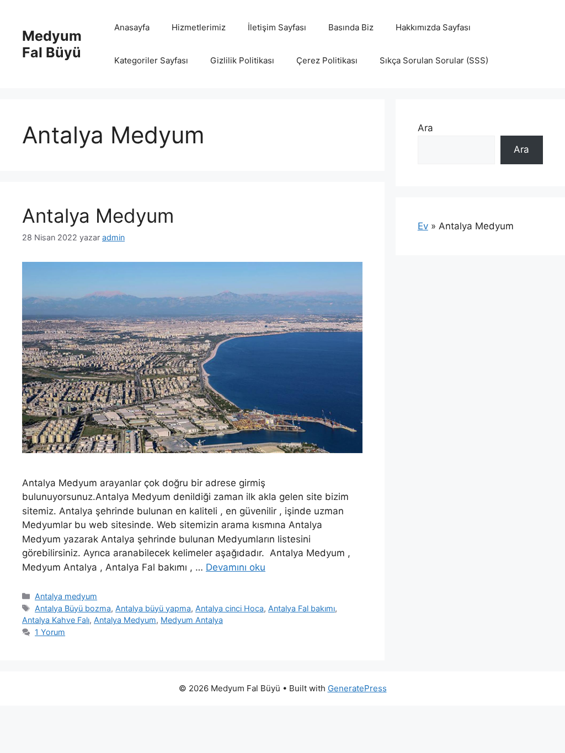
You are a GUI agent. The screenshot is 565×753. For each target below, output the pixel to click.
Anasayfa (132, 27)
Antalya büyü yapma (153, 608)
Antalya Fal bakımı (301, 608)
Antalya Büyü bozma (73, 608)
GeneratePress (357, 688)
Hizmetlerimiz (199, 27)
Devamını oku (235, 567)
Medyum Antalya (192, 620)
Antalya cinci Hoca (229, 608)
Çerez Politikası (327, 60)
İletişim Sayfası (277, 27)
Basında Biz (351, 27)
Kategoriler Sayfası (151, 60)
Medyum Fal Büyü (52, 44)
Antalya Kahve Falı (55, 620)
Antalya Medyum (98, 215)
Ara (425, 127)
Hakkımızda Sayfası (433, 27)
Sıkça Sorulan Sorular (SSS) (434, 60)
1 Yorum (50, 632)
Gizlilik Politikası (242, 60)
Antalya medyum (66, 596)
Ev (423, 226)
